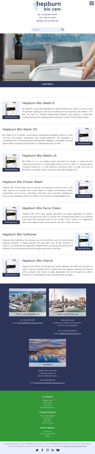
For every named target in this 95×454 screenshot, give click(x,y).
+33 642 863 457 (51, 21)
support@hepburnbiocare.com (30, 323)
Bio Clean (47, 421)
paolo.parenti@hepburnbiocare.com (50, 383)
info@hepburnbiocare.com (70, 333)
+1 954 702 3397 (49, 18)
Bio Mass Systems (47, 407)
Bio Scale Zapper (47, 416)
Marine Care (47, 400)
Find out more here (70, 446)
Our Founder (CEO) (47, 434)
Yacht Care (47, 403)
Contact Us (47, 431)
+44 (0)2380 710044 (48, 14)
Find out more (11, 117)
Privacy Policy (82, 446)
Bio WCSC (47, 418)
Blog (47, 436)
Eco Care (47, 405)
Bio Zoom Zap (47, 423)
